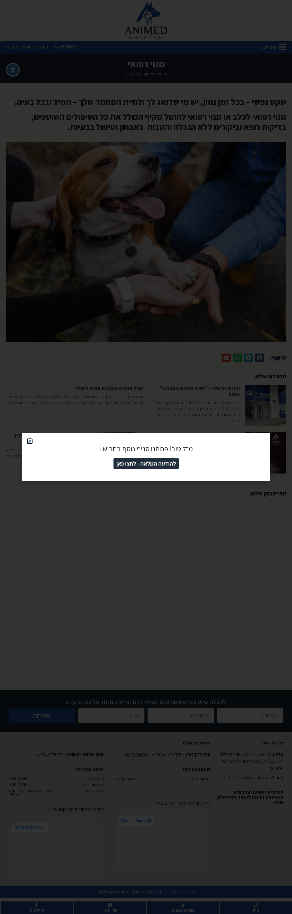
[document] (146, 457)
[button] (30, 441)
